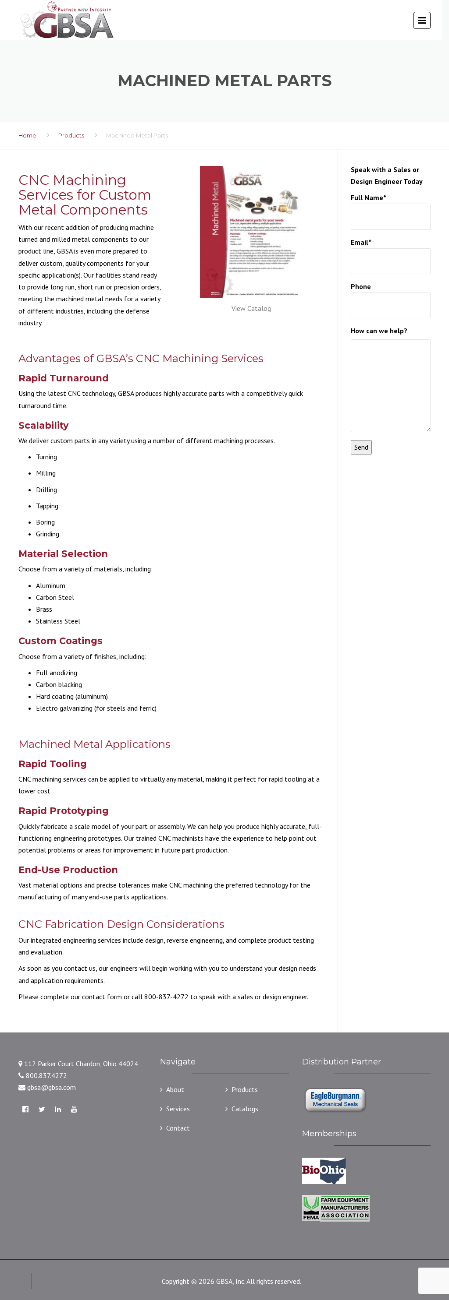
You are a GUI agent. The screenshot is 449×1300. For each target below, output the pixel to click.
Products (71, 135)
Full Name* (368, 197)
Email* (361, 242)
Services (178, 1108)
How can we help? (379, 330)
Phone (361, 286)
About (175, 1089)
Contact (178, 1128)
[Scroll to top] (403, 1254)
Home (27, 135)
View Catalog (251, 308)
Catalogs (245, 1108)
